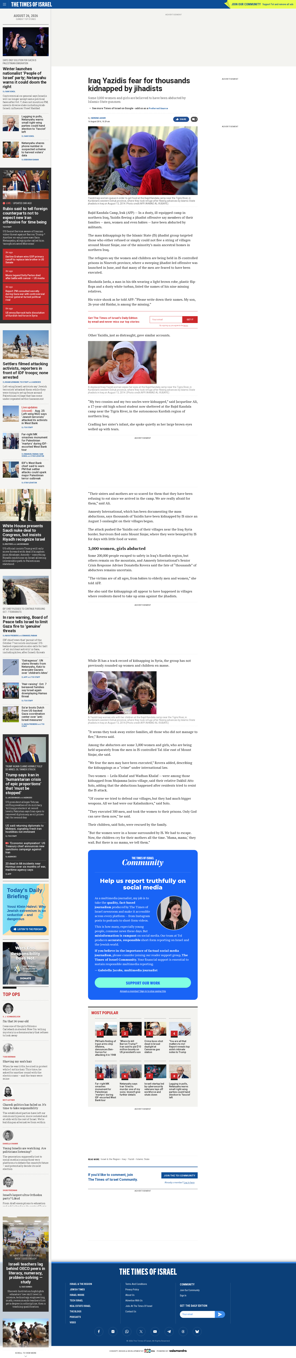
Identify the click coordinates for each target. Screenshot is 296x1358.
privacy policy (132, 1289)
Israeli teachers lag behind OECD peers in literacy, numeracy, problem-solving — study (25, 1273)
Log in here (189, 1182)
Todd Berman (9, 1057)
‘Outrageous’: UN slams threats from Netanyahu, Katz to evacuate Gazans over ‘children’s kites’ (35, 667)
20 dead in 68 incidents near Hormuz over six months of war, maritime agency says (25, 866)
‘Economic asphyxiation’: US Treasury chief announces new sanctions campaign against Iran (25, 848)
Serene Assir (98, 118)
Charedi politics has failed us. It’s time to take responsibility (24, 1106)
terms (185, 325)
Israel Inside (77, 1295)
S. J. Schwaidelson (11, 1017)
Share (183, 119)
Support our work (143, 982)
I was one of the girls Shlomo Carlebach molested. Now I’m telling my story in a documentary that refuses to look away (25, 1031)
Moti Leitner (9, 1100)
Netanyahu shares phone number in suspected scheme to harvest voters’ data (34, 149)
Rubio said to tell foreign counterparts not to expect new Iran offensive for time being (25, 215)
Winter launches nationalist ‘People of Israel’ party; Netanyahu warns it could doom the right (24, 78)
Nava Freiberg (12, 636)
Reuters (9, 544)
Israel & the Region (110, 1159)
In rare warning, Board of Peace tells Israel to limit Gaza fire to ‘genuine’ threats (25, 624)
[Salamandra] (178, 1350)
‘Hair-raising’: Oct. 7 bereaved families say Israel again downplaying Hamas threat (34, 690)
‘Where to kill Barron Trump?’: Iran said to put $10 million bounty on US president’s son (130, 1047)
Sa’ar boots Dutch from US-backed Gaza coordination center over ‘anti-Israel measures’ (33, 714)
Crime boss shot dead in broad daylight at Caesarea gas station (153, 1047)
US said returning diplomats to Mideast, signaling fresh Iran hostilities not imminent (24, 828)
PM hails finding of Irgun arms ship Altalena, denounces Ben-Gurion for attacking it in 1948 (105, 1048)
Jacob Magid (23, 544)
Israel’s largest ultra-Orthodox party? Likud (22, 1196)
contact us (130, 1311)
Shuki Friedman (10, 1190)
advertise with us (134, 1300)
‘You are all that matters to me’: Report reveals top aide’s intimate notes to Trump (179, 1047)
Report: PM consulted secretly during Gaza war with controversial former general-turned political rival (25, 295)
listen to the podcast (30, 929)
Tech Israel (76, 1300)
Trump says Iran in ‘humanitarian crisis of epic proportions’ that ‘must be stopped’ (23, 784)
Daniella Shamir (10, 1144)
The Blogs (75, 1311)
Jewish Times (77, 1289)
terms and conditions (136, 1284)
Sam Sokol (10, 92)
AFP (25, 677)
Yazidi (131, 1159)
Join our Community (246, 4)
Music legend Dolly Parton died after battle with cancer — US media (25, 277)
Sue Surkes (27, 1287)
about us (129, 1295)
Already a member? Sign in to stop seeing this (143, 991)
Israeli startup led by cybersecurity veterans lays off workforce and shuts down (154, 1089)
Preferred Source (158, 108)
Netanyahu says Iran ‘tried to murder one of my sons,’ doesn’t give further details (130, 1089)
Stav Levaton (37, 456)
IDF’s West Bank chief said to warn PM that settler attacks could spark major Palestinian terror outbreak (34, 470)
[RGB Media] (150, 1351)
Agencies (36, 382)
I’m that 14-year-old (16, 1021)
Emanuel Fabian (31, 454)
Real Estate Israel (80, 1306)
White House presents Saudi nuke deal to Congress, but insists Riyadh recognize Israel (24, 533)
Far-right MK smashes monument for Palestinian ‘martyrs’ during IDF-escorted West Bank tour (105, 1092)
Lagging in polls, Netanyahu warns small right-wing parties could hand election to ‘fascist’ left (179, 1090)
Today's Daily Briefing (24, 893)
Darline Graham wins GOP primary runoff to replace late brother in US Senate (24, 259)
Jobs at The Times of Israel (138, 1306)
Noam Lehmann (12, 382)
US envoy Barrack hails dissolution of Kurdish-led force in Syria (25, 314)
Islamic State (142, 1159)
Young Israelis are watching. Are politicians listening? (24, 1149)
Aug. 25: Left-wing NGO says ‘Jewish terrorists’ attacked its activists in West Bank (34, 417)
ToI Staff (7, 227)
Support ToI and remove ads (277, 4)
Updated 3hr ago (22, 203)
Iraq (124, 1159)
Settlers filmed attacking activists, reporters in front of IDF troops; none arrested (25, 370)
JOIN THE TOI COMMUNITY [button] (179, 1175)
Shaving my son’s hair (17, 1061)
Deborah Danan (31, 160)
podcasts (75, 1317)
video (73, 1322)
